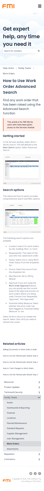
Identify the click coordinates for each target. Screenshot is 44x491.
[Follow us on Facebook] (35, 473)
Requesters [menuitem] (9, 454)
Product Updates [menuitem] (12, 387)
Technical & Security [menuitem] (13, 392)
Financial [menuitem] (11, 413)
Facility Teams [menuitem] (10, 397)
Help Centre (8, 68)
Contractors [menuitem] (9, 459)
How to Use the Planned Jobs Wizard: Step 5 (20, 362)
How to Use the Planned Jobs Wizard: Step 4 (20, 356)
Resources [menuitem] (9, 382)
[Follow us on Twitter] (39, 473)
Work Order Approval (19, 285)
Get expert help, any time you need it (21, 36)
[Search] (38, 51)
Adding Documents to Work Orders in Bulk (20, 349)
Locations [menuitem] (11, 418)
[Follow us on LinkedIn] (30, 473)
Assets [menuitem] (10, 402)
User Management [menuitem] (15, 438)
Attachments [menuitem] (12, 449)
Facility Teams (24, 68)
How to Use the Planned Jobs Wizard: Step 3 (20, 374)
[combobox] (19, 51)
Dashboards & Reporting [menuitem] (18, 407)
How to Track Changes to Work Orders (18, 368)
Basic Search (8, 147)
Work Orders (9, 73)
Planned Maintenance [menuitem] (17, 423)
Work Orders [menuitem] (13, 443)
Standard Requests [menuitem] (15, 428)
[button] (39, 382)
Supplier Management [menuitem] (17, 433)
